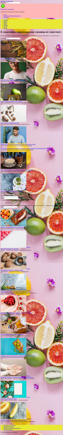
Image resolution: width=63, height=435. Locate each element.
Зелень (5, 21)
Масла (5, 22)
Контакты (6, 17)
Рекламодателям (8, 429)
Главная (6, 19)
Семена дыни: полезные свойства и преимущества (14, 420)
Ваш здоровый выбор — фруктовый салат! (12, 334)
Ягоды (5, 26)
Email (2, 198)
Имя (2, 197)
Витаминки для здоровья (7, 9)
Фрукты (6, 25)
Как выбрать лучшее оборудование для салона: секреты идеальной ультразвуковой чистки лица (26, 148)
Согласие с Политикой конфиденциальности (13, 200)
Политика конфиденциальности (12, 15)
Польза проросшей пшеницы (8, 58)
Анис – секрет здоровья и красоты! (10, 123)
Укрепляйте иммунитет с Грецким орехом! (12, 270)
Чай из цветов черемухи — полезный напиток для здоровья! (16, 170)
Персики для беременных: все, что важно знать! (13, 227)
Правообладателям (9, 427)
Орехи (5, 24)
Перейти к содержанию (7, 1)
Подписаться (4, 208)
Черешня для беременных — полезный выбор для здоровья (16, 313)
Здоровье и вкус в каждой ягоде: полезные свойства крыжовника (18, 355)
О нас (5, 14)
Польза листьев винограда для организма (11, 191)
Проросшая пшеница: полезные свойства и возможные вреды (17, 377)
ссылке (54, 205)
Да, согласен (8, 202)
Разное (5, 28)
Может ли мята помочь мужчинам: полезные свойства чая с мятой (18, 144)
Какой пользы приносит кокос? (9, 398)
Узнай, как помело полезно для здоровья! (11, 101)
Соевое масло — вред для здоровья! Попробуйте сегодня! (16, 291)
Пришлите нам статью (9, 425)
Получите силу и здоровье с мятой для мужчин (13, 80)
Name (2, 207)
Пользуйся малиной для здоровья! (9, 248)
